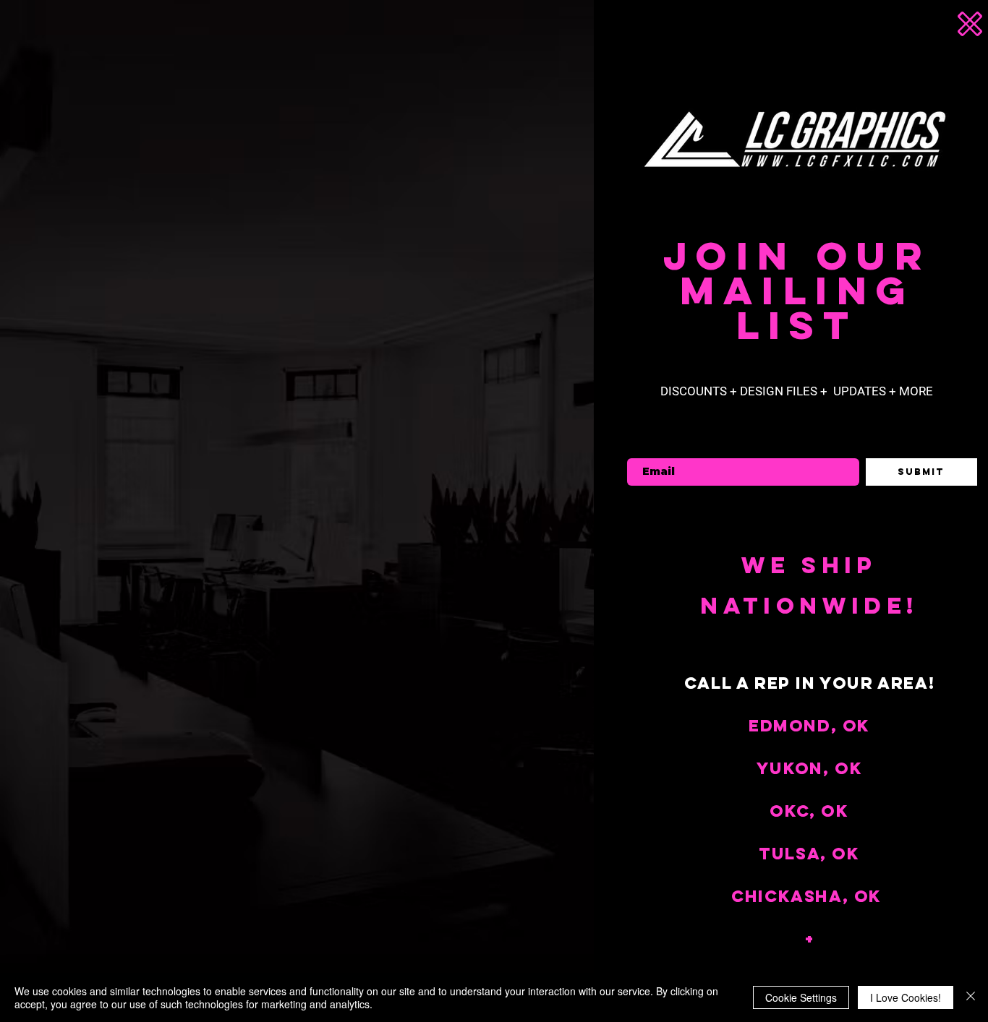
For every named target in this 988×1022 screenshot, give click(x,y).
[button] (961, 24)
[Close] (970, 997)
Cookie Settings (801, 997)
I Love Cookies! (905, 997)
